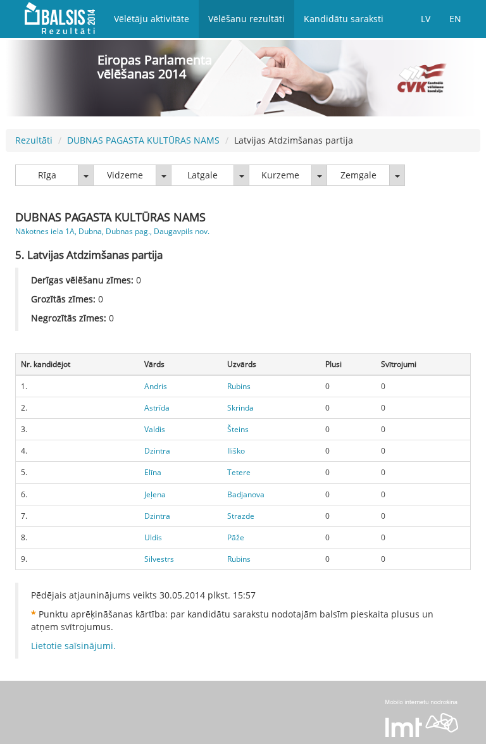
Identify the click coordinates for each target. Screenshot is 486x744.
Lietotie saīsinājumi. (73, 646)
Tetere (239, 472)
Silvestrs (159, 559)
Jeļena (155, 494)
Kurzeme (280, 175)
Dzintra (157, 450)
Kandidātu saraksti (343, 19)
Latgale (202, 175)
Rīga (47, 175)
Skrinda (240, 407)
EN (455, 19)
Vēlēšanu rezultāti (246, 19)
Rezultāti (34, 140)
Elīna (152, 472)
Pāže (235, 537)
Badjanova (246, 494)
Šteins (238, 429)
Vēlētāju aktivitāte (151, 19)
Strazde (240, 516)
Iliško (236, 450)
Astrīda (157, 407)
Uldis (153, 537)
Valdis (154, 429)
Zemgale (358, 175)
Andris (155, 386)
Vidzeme (125, 175)
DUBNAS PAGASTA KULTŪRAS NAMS (143, 140)
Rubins (239, 386)
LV (425, 19)
